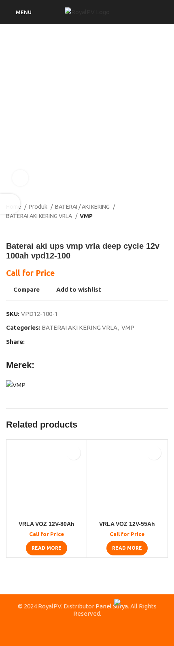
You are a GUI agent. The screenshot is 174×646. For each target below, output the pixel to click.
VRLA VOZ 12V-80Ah (46, 524)
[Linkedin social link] (59, 342)
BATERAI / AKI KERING (83, 206)
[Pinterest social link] (50, 342)
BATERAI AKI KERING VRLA (39, 216)
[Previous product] (148, 229)
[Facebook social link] (31, 342)
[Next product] (164, 229)
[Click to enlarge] (20, 178)
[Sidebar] (10, 204)
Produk (39, 206)
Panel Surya (111, 606)
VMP (86, 216)
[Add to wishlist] (73, 453)
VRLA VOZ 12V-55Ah (127, 524)
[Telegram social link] (68, 342)
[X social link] (40, 342)
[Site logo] (87, 11)
